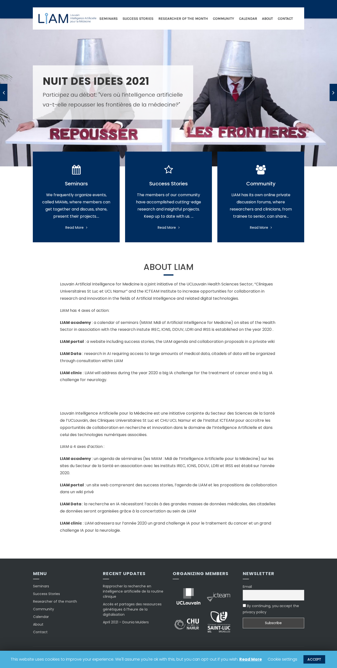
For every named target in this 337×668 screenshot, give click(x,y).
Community (223, 18)
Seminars (108, 18)
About (267, 18)
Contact (285, 18)
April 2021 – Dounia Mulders (126, 622)
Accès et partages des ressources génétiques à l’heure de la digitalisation (132, 609)
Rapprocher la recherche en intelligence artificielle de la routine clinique (133, 591)
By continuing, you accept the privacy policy (271, 609)
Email (247, 586)
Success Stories (138, 18)
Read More (74, 227)
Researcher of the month (183, 18)
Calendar (248, 18)
